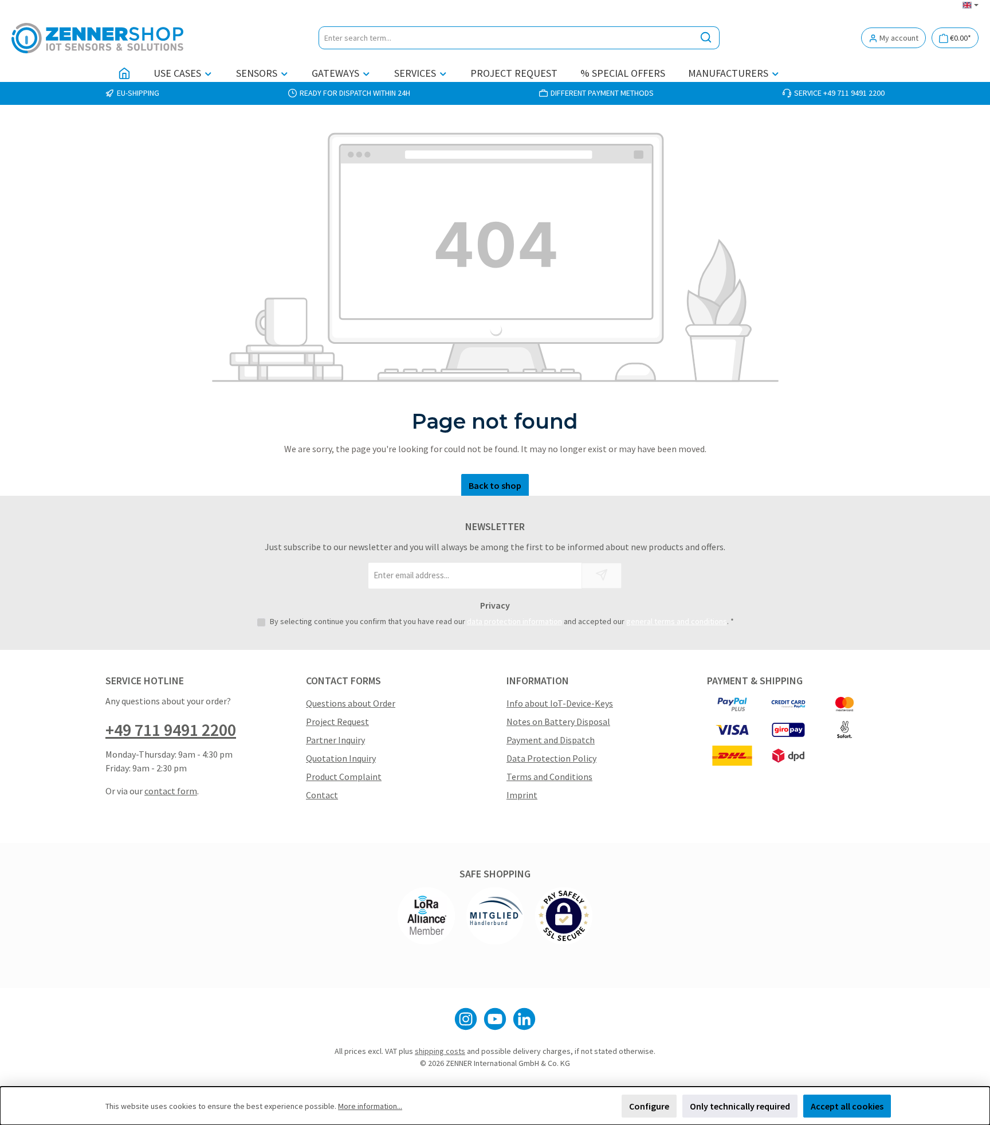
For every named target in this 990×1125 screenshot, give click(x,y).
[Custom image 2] (495, 915)
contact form (170, 791)
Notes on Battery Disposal (558, 721)
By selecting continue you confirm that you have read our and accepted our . (502, 621)
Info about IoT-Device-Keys (559, 703)
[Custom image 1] (426, 915)
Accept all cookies (847, 1106)
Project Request (337, 721)
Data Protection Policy (551, 758)
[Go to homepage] (97, 38)
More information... (370, 1106)
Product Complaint (344, 776)
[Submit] (602, 576)
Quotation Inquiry (341, 758)
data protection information (514, 621)
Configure (649, 1106)
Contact (322, 795)
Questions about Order (350, 703)
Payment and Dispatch (550, 740)
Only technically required (740, 1106)
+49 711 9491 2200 (170, 729)
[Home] (124, 73)
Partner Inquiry (335, 740)
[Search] (706, 37)
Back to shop (495, 485)
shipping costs (440, 1051)
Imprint (521, 795)
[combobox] (506, 37)
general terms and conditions (676, 621)
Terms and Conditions (549, 776)
